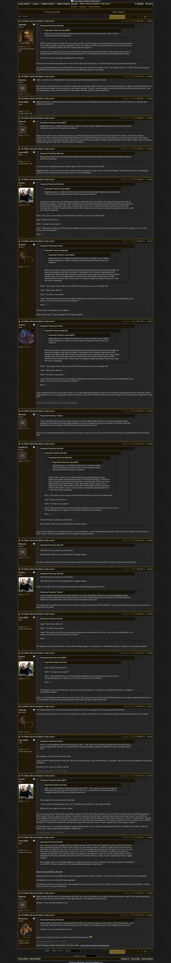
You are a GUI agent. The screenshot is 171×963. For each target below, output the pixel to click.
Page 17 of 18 (116, 17)
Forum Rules (23, 959)
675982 (150, 837)
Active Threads (94, 7)
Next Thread (118, 12)
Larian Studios (24, 4)
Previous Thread (53, 12)
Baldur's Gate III (48, 4)
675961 (150, 241)
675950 (150, 118)
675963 (150, 411)
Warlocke (126, 21)
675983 (150, 893)
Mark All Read (35, 959)
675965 (150, 540)
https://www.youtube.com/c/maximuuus (95, 945)
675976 (150, 737)
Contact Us (125, 959)
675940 (150, 76)
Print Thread (22, 16)
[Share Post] (144, 21)
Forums (36, 4)
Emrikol (126, 241)
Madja (127, 76)
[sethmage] (26, 729)
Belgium (27, 943)
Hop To (47, 950)
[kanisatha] (26, 44)
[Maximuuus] (26, 938)
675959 (150, 179)
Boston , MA (28, 113)
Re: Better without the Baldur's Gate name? (38, 21)
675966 (150, 569)
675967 (150, 614)
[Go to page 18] (152, 17)
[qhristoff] (26, 264)
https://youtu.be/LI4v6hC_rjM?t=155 (49, 872)
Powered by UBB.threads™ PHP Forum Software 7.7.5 (85, 962)
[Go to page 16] (126, 17)
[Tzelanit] (26, 344)
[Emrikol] (26, 202)
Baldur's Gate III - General (67, 4)
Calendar (82, 7)
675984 (150, 915)
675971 (150, 706)
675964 (150, 444)
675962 (150, 321)
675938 (150, 21)
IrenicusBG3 (125, 118)
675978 (150, 776)
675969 (150, 653)
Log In (150, 4)
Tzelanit (126, 411)
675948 (150, 98)
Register (140, 4)
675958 (150, 149)
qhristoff (126, 444)
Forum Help (135, 959)
